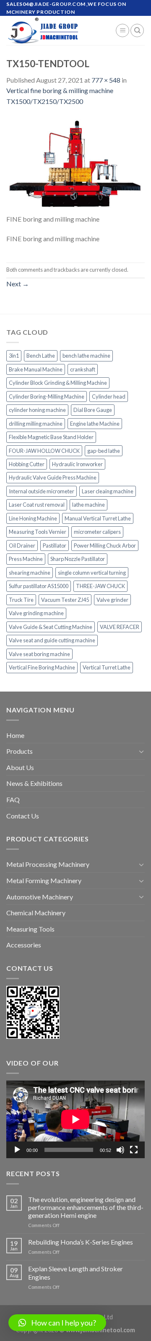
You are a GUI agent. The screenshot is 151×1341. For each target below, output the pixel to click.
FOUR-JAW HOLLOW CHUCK (44, 450)
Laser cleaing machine (107, 491)
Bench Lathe (40, 355)
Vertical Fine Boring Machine (42, 667)
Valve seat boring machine (39, 654)
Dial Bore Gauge (92, 410)
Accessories (23, 945)
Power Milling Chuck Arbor (105, 545)
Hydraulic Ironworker (77, 464)
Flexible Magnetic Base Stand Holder (51, 437)
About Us (20, 767)
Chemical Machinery (35, 913)
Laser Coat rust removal (37, 504)
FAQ (13, 799)
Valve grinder (112, 599)
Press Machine (26, 559)
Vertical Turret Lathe (106, 667)
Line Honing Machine (33, 518)
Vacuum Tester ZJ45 (65, 599)
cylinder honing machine (37, 410)
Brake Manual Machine (35, 369)
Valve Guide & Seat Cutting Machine (50, 627)
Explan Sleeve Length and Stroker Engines (75, 1272)
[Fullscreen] (134, 1150)
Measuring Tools (30, 929)
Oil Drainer (22, 545)
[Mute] (120, 1150)
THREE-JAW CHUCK (100, 586)
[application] (75, 1119)
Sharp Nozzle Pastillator (77, 559)
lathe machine (88, 504)
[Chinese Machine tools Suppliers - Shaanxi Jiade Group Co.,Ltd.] (54, 30)
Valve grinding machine (36, 613)
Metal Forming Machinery (43, 880)
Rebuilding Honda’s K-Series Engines (80, 1242)
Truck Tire (21, 599)
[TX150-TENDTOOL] (75, 164)
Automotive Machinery (39, 897)
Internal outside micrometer (41, 491)
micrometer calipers (97, 531)
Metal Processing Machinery (47, 864)
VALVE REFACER (119, 627)
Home (15, 735)
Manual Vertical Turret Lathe (98, 518)
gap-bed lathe (103, 450)
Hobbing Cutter (26, 464)
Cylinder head (108, 396)
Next (17, 284)
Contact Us (22, 816)
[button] (57, 1322)
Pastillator (54, 545)
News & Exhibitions (34, 783)
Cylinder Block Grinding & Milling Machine (58, 382)
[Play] (17, 1150)
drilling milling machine (35, 423)
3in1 (14, 355)
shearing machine (29, 572)
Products (19, 751)
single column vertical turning (92, 572)
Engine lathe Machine (95, 423)
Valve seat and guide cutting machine (52, 640)
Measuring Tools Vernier (37, 531)
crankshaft (82, 369)
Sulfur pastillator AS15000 (38, 586)
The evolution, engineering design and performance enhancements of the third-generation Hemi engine (85, 1207)
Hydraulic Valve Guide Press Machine (52, 477)
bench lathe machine (86, 355)
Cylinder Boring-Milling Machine (46, 396)
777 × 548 (105, 80)
